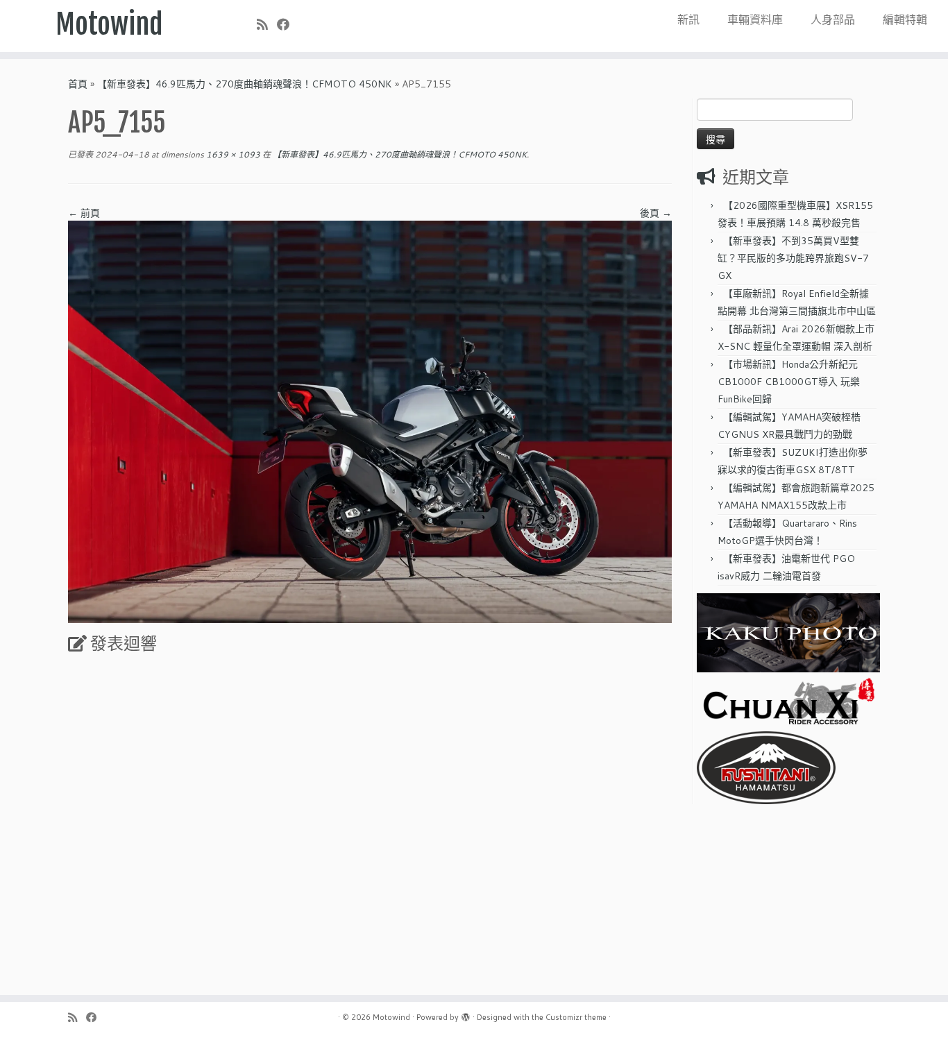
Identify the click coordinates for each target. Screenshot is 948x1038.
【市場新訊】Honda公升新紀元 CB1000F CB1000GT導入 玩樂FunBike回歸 (789, 381)
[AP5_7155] (370, 421)
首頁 (77, 84)
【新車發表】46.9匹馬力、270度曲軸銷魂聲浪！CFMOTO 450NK (244, 84)
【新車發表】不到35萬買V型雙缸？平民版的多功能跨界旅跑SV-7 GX (793, 258)
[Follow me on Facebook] (287, 24)
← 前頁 (84, 213)
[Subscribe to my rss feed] (267, 24)
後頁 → (656, 213)
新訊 (688, 19)
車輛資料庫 (755, 19)
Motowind (109, 24)
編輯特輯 (905, 19)
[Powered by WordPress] (466, 1014)
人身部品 (833, 19)
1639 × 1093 (232, 154)
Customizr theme (576, 1017)
